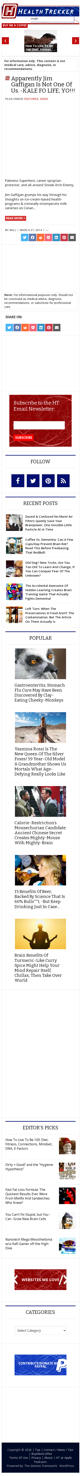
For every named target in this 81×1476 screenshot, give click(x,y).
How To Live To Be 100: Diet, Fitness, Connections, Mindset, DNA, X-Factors (28, 1144)
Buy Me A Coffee (15, 25)
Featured (31, 99)
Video (44, 99)
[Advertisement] (40, 263)
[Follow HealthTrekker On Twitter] (33, 481)
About (48, 1458)
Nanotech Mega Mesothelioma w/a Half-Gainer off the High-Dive (28, 1243)
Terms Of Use (18, 1458)
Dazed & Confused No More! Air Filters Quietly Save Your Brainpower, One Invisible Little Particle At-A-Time (49, 522)
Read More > (15, 218)
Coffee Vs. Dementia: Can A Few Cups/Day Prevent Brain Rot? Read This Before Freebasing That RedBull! (49, 545)
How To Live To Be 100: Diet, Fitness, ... (40, 47)
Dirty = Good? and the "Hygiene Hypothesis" (29, 1166)
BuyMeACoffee (41, 1454)
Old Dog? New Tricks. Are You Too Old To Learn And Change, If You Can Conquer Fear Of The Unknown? (50, 568)
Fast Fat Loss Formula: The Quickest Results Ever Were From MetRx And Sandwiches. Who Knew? (27, 1196)
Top (37, 1450)
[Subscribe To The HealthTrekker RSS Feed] (63, 481)
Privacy (36, 1458)
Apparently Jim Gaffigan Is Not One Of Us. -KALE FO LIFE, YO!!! (43, 84)
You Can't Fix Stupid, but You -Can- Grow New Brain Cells (27, 1216)
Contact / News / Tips (58, 1450)
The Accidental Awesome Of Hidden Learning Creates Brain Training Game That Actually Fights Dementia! (48, 591)
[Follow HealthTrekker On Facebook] (17, 481)
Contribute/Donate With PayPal (40, 1364)
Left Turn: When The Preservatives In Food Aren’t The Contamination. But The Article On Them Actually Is (49, 615)
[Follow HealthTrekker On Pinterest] (48, 480)
